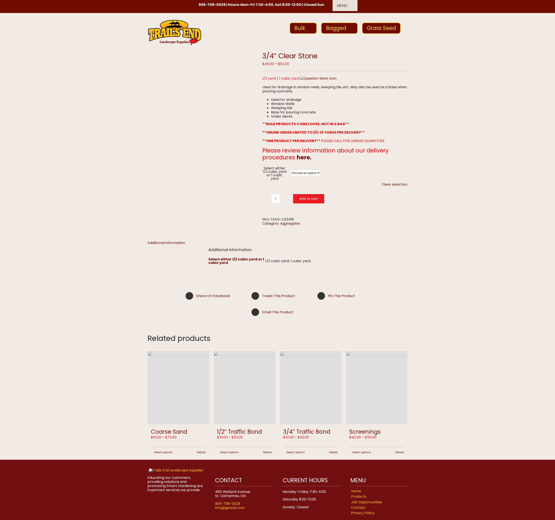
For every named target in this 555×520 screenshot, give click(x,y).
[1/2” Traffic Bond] (244, 388)
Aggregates (290, 223)
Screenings (365, 432)
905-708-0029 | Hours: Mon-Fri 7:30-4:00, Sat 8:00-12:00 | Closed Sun (261, 4)
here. (304, 157)
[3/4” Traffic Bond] (310, 388)
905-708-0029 (227, 503)
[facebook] (148, 5)
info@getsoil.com (230, 507)
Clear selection (394, 184)
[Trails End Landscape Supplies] (176, 470)
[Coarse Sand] (178, 388)
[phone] (178, 5)
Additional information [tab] (166, 242)
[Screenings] (376, 388)
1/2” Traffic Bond (239, 432)
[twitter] (156, 5)
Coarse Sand (169, 432)
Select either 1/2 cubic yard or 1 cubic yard (274, 173)
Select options (163, 452)
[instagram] (163, 5)
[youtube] (171, 5)
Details (201, 452)
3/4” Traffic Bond (306, 432)
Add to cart (308, 198)
